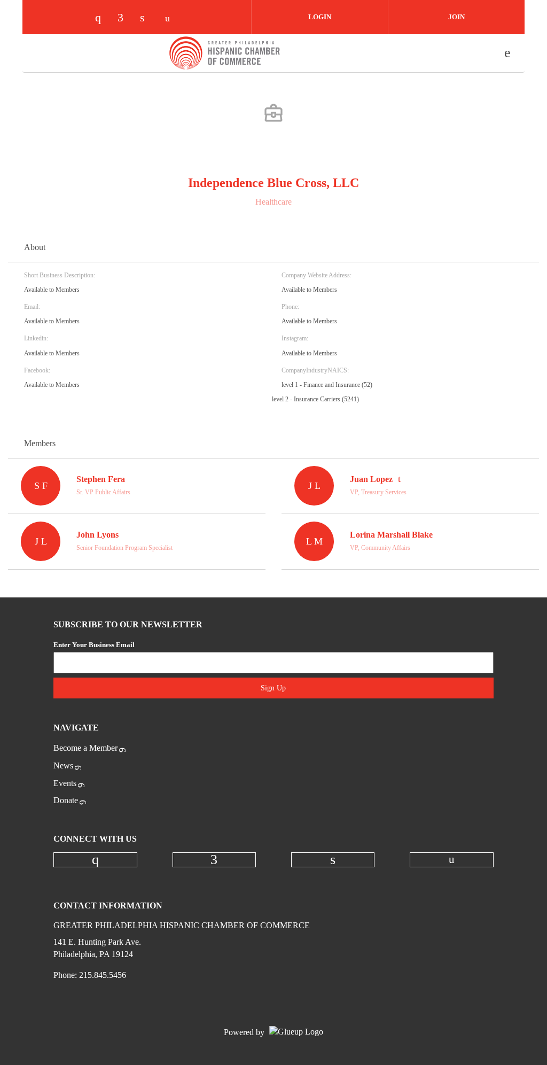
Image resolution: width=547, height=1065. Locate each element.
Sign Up (273, 688)
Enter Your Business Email (94, 645)
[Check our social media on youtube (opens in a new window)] (170, 18)
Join (456, 17)
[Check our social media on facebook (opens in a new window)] (126, 18)
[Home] (224, 53)
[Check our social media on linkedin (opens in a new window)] (148, 18)
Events (64, 783)
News (63, 765)
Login (319, 17)
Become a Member (85, 747)
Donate (65, 800)
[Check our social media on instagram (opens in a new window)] (103, 18)
